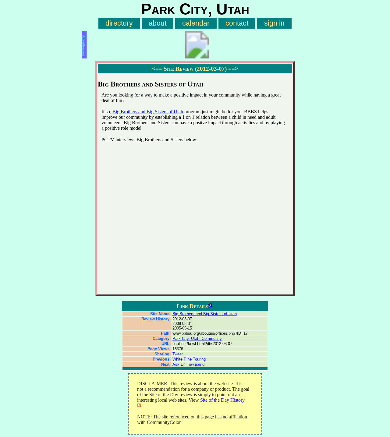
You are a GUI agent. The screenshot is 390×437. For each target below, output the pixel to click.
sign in (274, 23)
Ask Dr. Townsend (188, 364)
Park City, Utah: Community (197, 338)
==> (233, 68)
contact (236, 23)
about (157, 23)
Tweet (177, 354)
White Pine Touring (189, 359)
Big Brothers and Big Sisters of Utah (147, 111)
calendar (196, 23)
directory (119, 23)
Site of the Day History (222, 400)
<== (157, 68)
